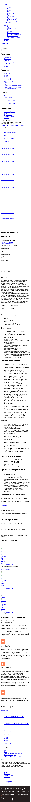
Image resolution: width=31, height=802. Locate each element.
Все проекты (7, 73)
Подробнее (4, 505)
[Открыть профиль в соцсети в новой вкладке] (1, 769)
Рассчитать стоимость (7, 703)
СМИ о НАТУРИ (9, 116)
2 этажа (9, 10)
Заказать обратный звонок (17, 125)
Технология (7, 22)
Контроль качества (12, 36)
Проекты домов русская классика (16, 18)
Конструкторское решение (14, 34)
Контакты (7, 40)
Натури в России (9, 779)
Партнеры (7, 63)
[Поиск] (1, 50)
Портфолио (7, 774)
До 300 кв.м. (10, 16)
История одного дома (10, 62)
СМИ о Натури (8, 782)
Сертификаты (8, 115)
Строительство (11, 30)
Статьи (6, 785)
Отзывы (6, 65)
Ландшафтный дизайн (13, 37)
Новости (6, 39)
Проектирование (12, 27)
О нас (5, 4)
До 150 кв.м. (10, 13)
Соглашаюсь (7, 799)
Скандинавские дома (13, 21)
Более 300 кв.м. (11, 19)
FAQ (5, 113)
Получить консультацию (7, 242)
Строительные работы (10, 103)
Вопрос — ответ (8, 775)
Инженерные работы (13, 33)
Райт (8, 8)
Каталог (7, 130)
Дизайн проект (11, 28)
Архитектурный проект (10, 95)
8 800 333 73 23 (5, 43)
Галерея (6, 24)
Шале (8, 11)
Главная (3, 130)
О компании (7, 57)
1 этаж (9, 7)
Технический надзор (10, 104)
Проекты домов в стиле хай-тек (16, 15)
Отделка (9, 31)
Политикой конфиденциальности (10, 795)
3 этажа (6, 740)
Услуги (6, 25)
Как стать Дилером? (9, 112)
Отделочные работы (9, 101)
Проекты (6, 5)
